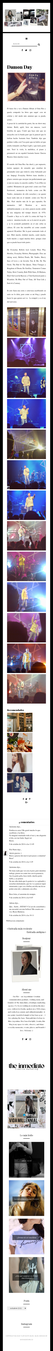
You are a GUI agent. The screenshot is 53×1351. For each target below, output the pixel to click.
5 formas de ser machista (26, 1237)
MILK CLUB (26, 1160)
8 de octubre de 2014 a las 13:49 (21, 844)
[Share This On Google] (26, 802)
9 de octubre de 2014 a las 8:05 (21, 897)
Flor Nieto (13, 849)
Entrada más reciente (20, 928)
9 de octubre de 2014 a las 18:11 (21, 915)
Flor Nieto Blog (27, 1336)
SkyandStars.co (26, 1340)
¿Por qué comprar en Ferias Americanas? (26, 1277)
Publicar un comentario (15, 920)
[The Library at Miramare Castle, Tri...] (20, 731)
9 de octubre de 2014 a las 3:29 (21, 862)
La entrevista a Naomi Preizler (26, 1199)
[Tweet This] (26, 799)
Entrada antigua (36, 932)
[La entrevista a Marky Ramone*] (20, 791)
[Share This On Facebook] (23, 799)
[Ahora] (20, 771)
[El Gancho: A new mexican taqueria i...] (20, 751)
